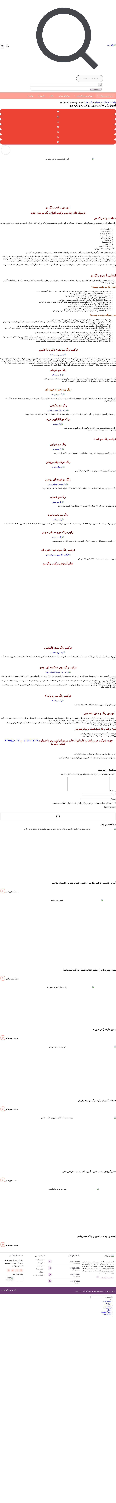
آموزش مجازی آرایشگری (84, 96)
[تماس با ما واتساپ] (8, 1270)
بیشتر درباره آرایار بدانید (107, 1277)
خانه (114, 102)
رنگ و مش (89, 102)
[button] (58, 111)
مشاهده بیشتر (12, 891)
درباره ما (31, 96)
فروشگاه (108, 1303)
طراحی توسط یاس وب (9, 1290)
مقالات (52, 96)
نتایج (100, 85)
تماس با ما (41, 96)
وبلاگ (109, 1310)
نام (114, 795)
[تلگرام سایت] (12, 1270)
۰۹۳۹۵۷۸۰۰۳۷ (11, 740)
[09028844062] (50, 1268)
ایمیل (113, 799)
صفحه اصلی (106, 1301)
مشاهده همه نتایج (95, 89)
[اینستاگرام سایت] (21, 1270)
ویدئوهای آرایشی (64, 96)
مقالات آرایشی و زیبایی (102, 102)
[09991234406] (50, 1261)
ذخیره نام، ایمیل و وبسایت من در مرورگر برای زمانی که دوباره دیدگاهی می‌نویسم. (82, 803)
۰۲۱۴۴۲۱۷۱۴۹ (30, 740)
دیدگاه (113, 791)
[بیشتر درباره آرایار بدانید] (97, 1277)
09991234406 (75, 1261)
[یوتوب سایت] (17, 1270)
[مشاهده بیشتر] (3, 891)
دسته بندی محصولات (106, 96)
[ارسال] (110, 1299)
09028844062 (75, 1268)
